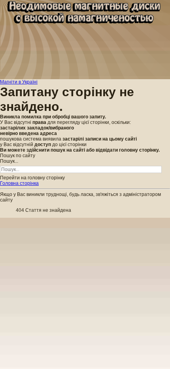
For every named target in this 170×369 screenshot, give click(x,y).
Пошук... (9, 161)
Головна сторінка (19, 183)
